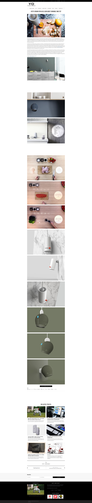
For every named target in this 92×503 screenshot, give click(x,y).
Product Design (32, 8)
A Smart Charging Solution (36, 468)
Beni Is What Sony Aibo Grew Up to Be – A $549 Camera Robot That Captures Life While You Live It (36, 419)
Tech (36, 8)
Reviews (56, 8)
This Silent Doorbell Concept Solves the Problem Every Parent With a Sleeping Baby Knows (35, 437)
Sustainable (49, 8)
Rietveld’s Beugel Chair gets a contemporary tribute (55, 468)
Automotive (39, 8)
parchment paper (59, 46)
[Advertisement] (52, 4)
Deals (53, 8)
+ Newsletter (60, 8)
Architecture (44, 8)
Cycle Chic (49, 454)
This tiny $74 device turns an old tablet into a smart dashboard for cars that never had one (55, 419)
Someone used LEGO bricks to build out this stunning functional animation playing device (36, 455)
